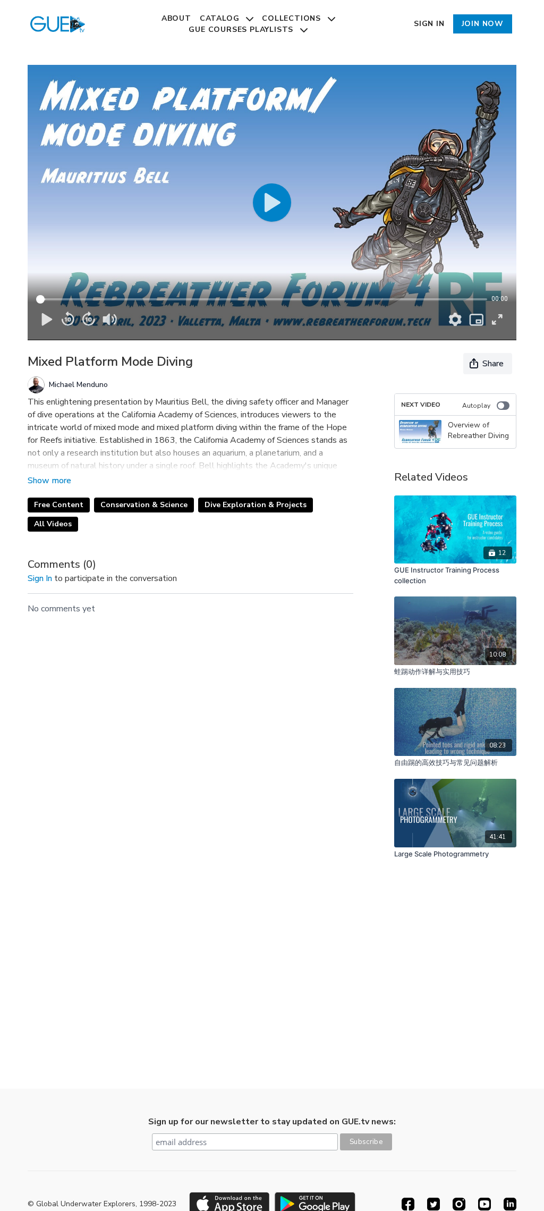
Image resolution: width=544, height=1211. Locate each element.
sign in (40, 578)
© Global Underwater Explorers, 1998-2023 (102, 1204)
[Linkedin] (510, 1204)
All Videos (53, 524)
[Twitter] (433, 1204)
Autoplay (476, 405)
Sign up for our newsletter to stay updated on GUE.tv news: (272, 1122)
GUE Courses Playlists (242, 29)
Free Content (58, 505)
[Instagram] (459, 1204)
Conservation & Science (144, 505)
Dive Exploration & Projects (256, 505)
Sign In (429, 24)
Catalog (221, 18)
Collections (293, 18)
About (176, 18)
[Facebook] (408, 1204)
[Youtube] (484, 1204)
